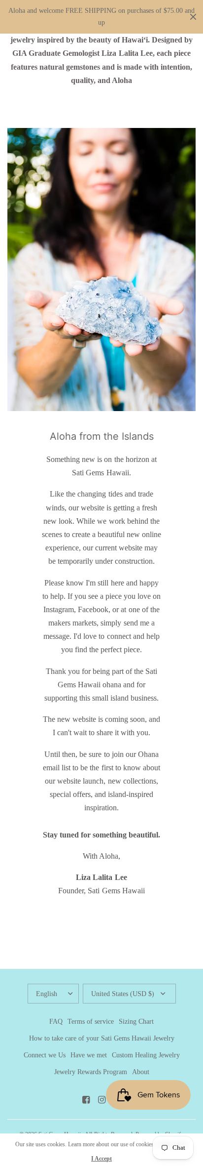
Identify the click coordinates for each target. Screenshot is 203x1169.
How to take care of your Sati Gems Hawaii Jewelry (101, 1038)
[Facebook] (85, 1099)
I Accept (101, 1159)
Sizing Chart (136, 1021)
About (140, 1072)
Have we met (88, 1055)
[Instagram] (101, 1099)
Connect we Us (45, 1055)
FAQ (56, 1021)
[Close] (193, 17)
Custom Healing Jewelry (146, 1055)
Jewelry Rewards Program (90, 1072)
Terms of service (91, 1021)
